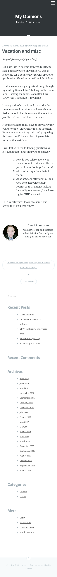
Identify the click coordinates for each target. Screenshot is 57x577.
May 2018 (24, 388)
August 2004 (25, 470)
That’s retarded (27, 314)
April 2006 (24, 436)
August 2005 (25, 455)
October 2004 (26, 460)
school (23, 496)
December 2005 (27, 446)
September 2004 (27, 465)
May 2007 (24, 426)
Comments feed (27, 527)
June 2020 (24, 383)
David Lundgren (22, 45)
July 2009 (24, 412)
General (23, 491)
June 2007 (24, 422)
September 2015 (27, 397)
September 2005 (27, 451)
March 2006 (25, 441)
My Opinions (28, 16)
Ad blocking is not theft (30, 343)
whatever (28, 281)
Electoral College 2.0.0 (30, 338)
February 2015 (26, 402)
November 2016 (27, 393)
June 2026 (24, 378)
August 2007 (25, 417)
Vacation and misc (21, 51)
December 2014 (27, 407)
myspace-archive (40, 45)
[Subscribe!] (28, 558)
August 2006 (25, 431)
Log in (22, 517)
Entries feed (25, 522)
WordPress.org (27, 532)
